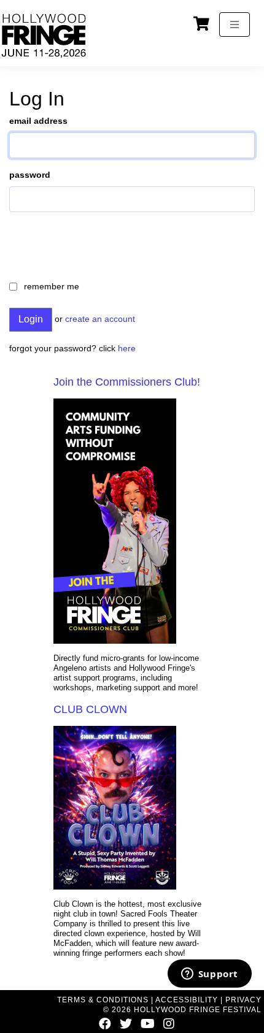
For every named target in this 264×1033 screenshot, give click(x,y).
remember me (51, 286)
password (29, 175)
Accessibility (186, 1000)
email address (38, 121)
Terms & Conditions (103, 1000)
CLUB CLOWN (90, 709)
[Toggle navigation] (234, 24)
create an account (100, 319)
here (127, 348)
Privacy (243, 1000)
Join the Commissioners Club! (126, 382)
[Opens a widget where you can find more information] (209, 974)
